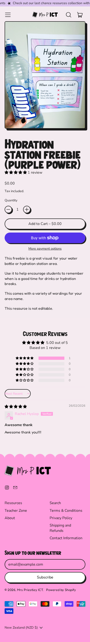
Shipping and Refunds (60, 528)
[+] (26, 209)
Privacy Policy (61, 518)
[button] (68, 15)
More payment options (45, 248)
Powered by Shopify (61, 590)
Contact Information (66, 538)
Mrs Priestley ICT (30, 590)
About (10, 518)
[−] (8, 209)
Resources (13, 503)
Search (55, 503)
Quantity (11, 200)
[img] (16, 406)
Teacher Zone (16, 510)
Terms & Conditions (66, 510)
